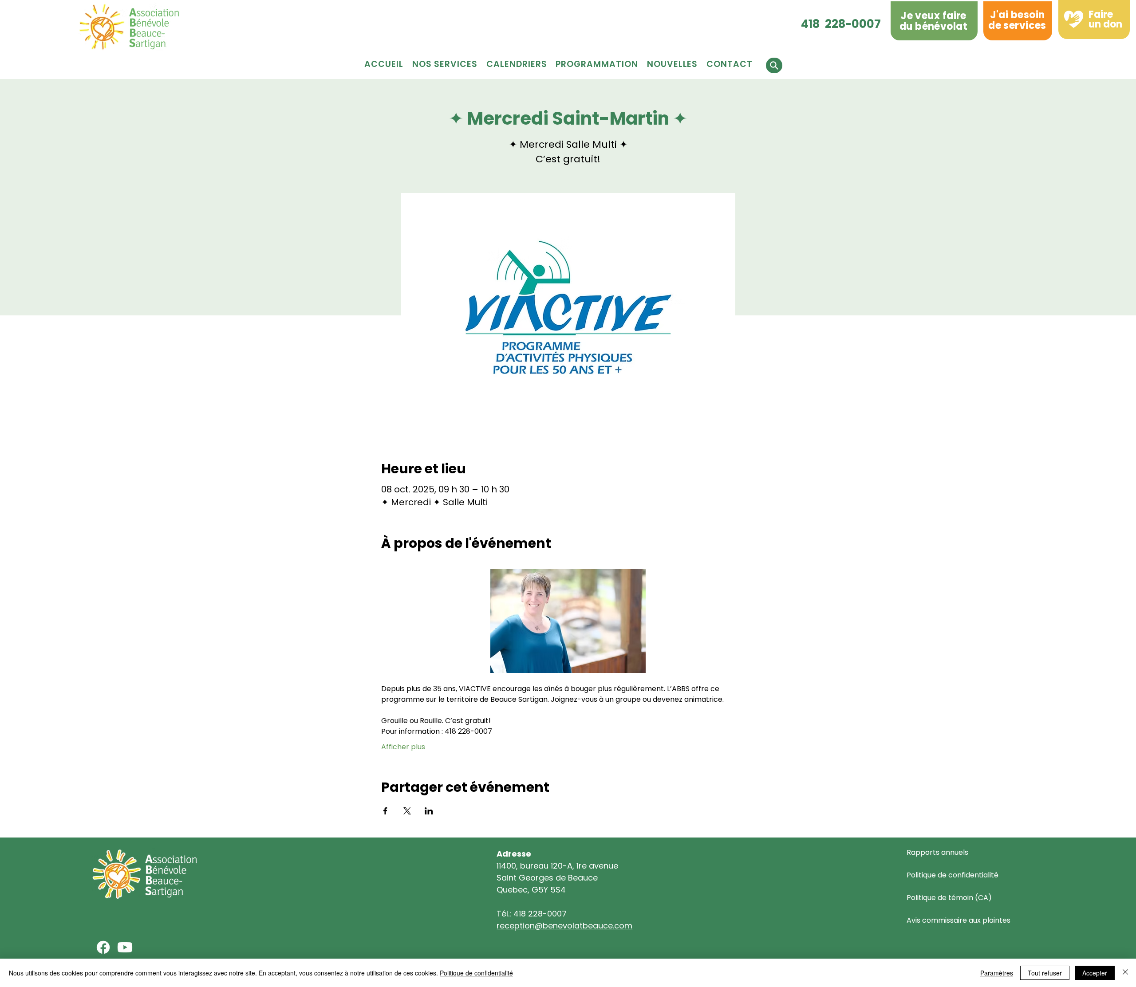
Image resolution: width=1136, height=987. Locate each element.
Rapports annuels (937, 852)
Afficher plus (403, 747)
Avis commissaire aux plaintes (958, 920)
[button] (597, 64)
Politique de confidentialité (952, 875)
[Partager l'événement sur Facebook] (385, 810)
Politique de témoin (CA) (949, 898)
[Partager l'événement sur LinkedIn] (429, 810)
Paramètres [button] (996, 972)
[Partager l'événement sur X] (407, 810)
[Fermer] (1125, 973)
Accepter (1094, 972)
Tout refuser (1045, 972)
